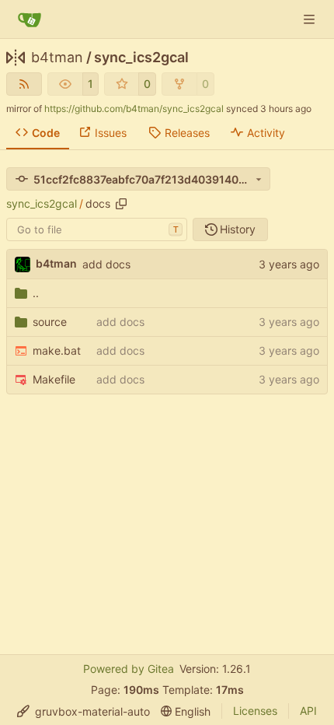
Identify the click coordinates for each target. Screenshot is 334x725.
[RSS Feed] (24, 84)
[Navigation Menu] (310, 19)
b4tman (57, 57)
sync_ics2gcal (141, 57)
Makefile (54, 379)
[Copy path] (121, 203)
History (238, 229)
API (308, 710)
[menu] (83, 711)
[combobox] (96, 229)
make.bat (57, 350)
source (50, 321)
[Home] (29, 19)
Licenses (255, 710)
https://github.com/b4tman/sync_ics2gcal (134, 108)
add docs (106, 264)
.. (36, 292)
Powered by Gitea (128, 668)
